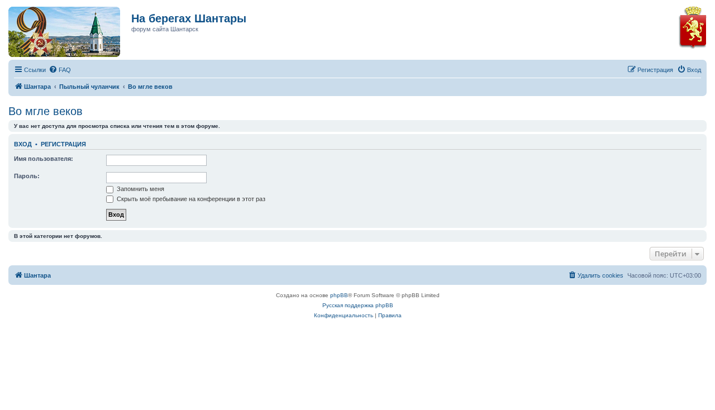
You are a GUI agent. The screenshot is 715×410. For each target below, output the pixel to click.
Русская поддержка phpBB (357, 305)
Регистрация (63, 144)
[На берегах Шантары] (58, 29)
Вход (23, 144)
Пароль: (27, 176)
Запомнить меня (139, 188)
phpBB (339, 295)
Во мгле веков (45, 111)
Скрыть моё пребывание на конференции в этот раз (190, 199)
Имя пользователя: (43, 158)
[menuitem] (60, 70)
